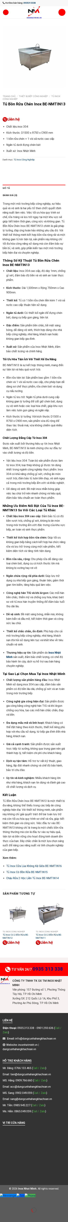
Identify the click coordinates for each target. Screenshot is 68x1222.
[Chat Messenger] (8, 1195)
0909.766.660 (24, 1080)
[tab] (34, 188)
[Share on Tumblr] (50, 167)
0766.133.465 (23, 1068)
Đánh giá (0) (10, 195)
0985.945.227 (22, 1105)
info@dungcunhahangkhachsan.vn (35, 1038)
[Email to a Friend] (25, 167)
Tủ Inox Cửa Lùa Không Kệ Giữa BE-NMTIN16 (34, 866)
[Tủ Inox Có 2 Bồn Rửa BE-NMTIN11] (50, 914)
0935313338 (29, 3)
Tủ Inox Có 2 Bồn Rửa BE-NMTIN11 (49, 936)
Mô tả (6, 188)
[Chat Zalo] (21, 1195)
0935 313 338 (48, 969)
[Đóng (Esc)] (3, 1201)
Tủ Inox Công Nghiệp (24, 159)
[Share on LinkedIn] (43, 167)
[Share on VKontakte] (37, 167)
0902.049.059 (24, 1093)
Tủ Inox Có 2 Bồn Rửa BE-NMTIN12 (16, 936)
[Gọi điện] (30, 1195)
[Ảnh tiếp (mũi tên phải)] (13, 1216)
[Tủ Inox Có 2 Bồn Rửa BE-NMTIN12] (17, 914)
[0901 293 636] (11, 119)
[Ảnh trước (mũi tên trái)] (3, 1216)
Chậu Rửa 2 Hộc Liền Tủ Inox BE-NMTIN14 (32, 878)
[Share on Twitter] (18, 167)
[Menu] (6, 12)
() (39, 1068)
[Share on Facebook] (12, 167)
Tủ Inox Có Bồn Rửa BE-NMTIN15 (27, 872)
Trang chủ (9, 96)
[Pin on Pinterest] (31, 167)
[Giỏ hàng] (61, 12)
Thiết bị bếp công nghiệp (33, 96)
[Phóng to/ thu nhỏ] (13, 1201)
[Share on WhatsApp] (6, 167)
